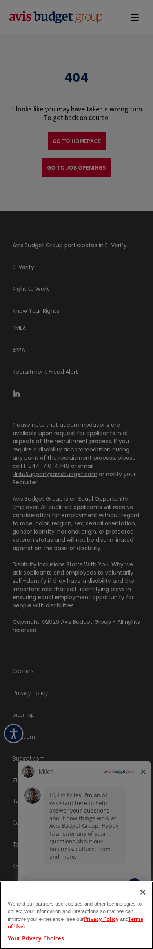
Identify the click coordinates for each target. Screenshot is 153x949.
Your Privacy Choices (36, 938)
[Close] (142, 892)
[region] (76, 915)
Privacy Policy (101, 919)
